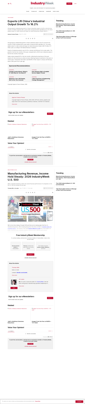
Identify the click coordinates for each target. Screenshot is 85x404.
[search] (11, 4)
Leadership (48, 11)
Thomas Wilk (11, 188)
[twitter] (30, 38)
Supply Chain (56, 11)
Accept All (79, 401)
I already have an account (30, 162)
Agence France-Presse (13, 34)
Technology (34, 11)
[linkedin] (28, 38)
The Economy (10, 17)
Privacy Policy (37, 401)
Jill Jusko (16, 188)
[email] (34, 38)
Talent (27, 11)
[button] (8, 4)
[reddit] (32, 38)
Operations (41, 11)
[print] (52, 38)
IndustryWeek (40, 281)
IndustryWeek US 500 (12, 169)
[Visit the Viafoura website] (50, 152)
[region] (30, 150)
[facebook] (26, 38)
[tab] (11, 147)
